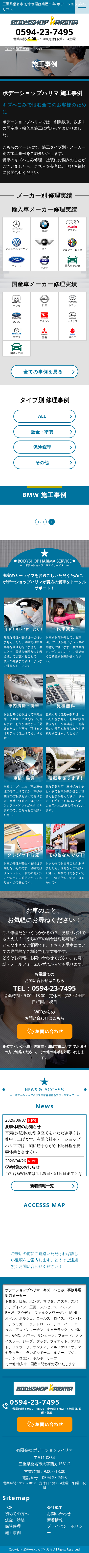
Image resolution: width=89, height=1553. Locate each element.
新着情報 (55, 1520)
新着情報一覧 (42, 1185)
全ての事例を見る (43, 371)
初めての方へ (17, 1513)
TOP (9, 1507)
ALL (42, 416)
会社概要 (55, 1507)
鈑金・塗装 (42, 432)
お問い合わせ (59, 1513)
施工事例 (13, 1532)
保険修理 (42, 447)
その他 (42, 462)
